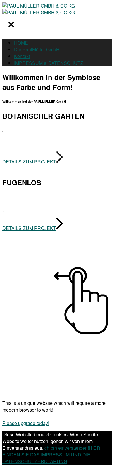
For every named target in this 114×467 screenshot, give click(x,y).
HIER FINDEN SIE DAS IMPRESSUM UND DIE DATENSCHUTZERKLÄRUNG (51, 455)
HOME (21, 42)
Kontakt (22, 56)
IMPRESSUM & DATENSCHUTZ (48, 63)
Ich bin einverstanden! (66, 448)
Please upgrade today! (25, 423)
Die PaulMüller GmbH (37, 49)
